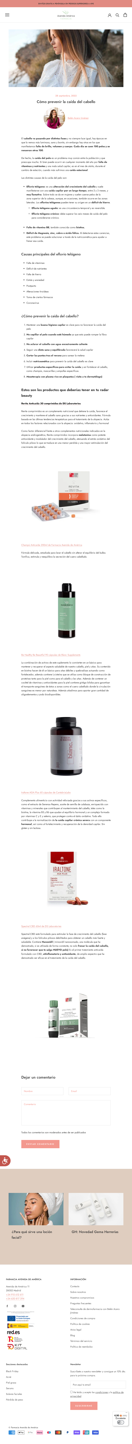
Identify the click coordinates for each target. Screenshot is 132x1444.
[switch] (120, 1422)
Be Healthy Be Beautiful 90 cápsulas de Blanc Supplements (50, 655)
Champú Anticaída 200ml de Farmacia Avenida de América (51, 545)
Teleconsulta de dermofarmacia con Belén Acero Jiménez (95, 1310)
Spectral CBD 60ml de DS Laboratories (41, 926)
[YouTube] (23, 1306)
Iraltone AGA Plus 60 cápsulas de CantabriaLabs (46, 792)
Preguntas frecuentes (80, 1303)
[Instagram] (15, 1306)
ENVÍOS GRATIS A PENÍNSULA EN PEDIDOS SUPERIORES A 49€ (66, 3)
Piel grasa (11, 1382)
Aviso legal (75, 1329)
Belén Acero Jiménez (78, 118)
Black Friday (12, 1371)
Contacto (74, 1286)
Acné (8, 1377)
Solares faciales (14, 1394)
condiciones (101, 1392)
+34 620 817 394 (15, 1298)
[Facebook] (7, 1306)
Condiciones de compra (82, 1318)
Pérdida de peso (14, 1399)
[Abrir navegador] (7, 14)
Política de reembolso (81, 1346)
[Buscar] (117, 15)
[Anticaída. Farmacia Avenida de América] (66, 496)
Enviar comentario (40, 1144)
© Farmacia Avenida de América (23, 1427)
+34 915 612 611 (14, 1294)
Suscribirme (83, 1405)
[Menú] (126, 1413)
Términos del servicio (81, 1341)
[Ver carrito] (125, 15)
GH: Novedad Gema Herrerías (95, 1231)
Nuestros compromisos (82, 1297)
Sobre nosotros (78, 1292)
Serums (10, 1388)
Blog (72, 1335)
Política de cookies (80, 1324)
